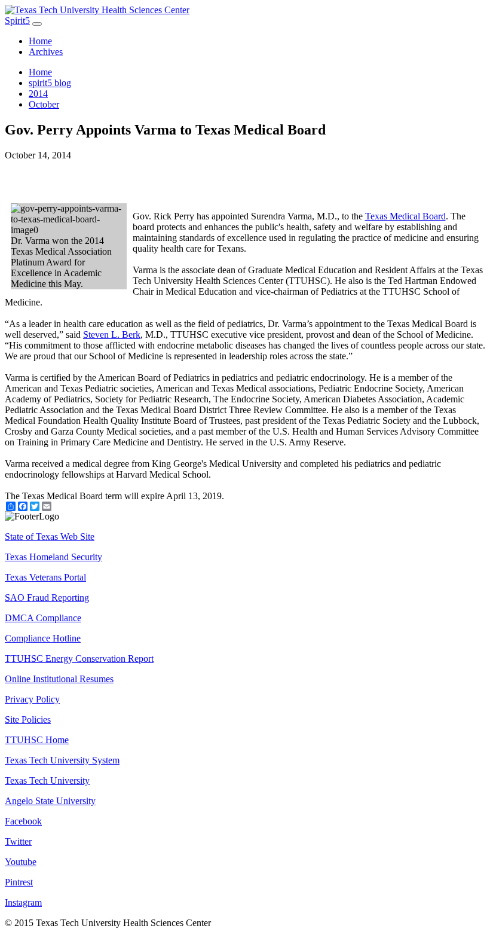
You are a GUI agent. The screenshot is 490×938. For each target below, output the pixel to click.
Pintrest (19, 882)
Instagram (23, 902)
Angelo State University (50, 801)
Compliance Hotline (43, 638)
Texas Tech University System (62, 760)
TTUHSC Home (37, 740)
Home (40, 41)
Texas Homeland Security (53, 557)
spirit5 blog (50, 83)
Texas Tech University (47, 780)
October (44, 104)
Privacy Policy (32, 699)
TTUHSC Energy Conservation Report (79, 658)
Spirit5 (17, 21)
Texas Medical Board (405, 216)
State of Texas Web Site (49, 536)
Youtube (20, 862)
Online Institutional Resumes (59, 679)
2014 (38, 93)
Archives (46, 52)
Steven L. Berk (111, 334)
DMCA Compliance (43, 618)
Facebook (23, 821)
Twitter (18, 841)
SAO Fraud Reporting (47, 597)
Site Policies (28, 719)
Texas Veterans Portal (45, 577)
